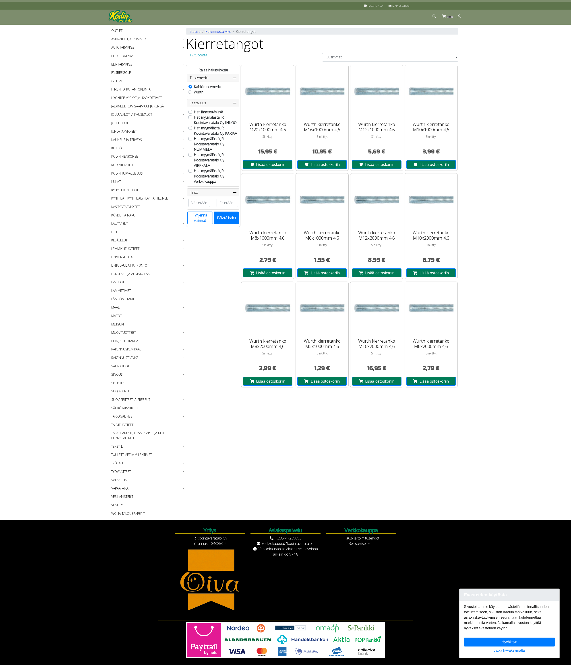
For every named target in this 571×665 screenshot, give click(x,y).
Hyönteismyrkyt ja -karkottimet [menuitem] (136, 98)
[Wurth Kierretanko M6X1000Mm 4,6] (322, 199)
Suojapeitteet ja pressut (130, 399)
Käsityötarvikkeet (125, 207)
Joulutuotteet (123, 123)
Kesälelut (119, 240)
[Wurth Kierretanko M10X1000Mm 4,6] (431, 91)
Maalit (116, 307)
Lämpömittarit (122, 299)
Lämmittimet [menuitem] (121, 290)
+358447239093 (288, 538)
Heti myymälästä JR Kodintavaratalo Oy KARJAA (215, 131)
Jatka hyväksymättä (509, 650)
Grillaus (118, 81)
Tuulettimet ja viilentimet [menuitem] (131, 455)
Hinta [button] (194, 192)
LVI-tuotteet (121, 282)
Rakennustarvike (125, 358)
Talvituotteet (122, 425)
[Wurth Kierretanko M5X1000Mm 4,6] (322, 308)
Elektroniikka (122, 56)
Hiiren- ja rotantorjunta (131, 89)
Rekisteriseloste (361, 543)
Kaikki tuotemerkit (207, 86)
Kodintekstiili (122, 165)
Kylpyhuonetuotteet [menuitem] (128, 190)
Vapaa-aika (119, 488)
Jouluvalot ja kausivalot (131, 114)
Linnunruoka (122, 257)
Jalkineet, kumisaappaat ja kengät (138, 106)
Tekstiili (117, 446)
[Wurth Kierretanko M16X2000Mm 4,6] (376, 308)
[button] (434, 16)
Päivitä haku (226, 217)
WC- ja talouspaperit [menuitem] (128, 513)
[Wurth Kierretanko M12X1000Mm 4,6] (376, 91)
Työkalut (118, 463)
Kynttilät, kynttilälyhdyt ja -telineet (140, 198)
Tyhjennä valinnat (200, 218)
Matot (116, 316)
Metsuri (117, 324)
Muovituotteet (123, 332)
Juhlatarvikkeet (124, 131)
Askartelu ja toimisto (128, 39)
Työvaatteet (121, 471)
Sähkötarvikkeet (124, 408)
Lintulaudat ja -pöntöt (130, 265)
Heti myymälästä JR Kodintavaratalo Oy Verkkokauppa (209, 176)
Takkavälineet (122, 416)
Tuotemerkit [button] (199, 77)
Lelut (115, 232)
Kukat (116, 181)
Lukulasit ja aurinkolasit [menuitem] (131, 274)
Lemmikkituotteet (125, 249)
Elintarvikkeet (122, 64)
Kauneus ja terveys (126, 140)
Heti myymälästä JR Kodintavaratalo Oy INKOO (215, 120)
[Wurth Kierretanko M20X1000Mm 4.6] (267, 91)
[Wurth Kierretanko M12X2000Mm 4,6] (376, 199)
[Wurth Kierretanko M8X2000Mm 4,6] (267, 308)
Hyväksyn (509, 642)
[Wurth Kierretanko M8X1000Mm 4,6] (267, 199)
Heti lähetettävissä (208, 111)
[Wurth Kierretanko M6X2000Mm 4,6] (431, 308)
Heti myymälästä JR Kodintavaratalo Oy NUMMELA (209, 144)
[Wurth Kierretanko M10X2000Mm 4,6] (431, 199)
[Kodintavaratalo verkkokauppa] (121, 16)
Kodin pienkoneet (125, 156)
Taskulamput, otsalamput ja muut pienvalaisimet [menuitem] (139, 435)
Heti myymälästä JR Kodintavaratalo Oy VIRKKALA (209, 160)
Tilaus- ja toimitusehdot (361, 538)
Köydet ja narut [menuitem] (124, 215)
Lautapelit (119, 223)
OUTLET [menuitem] (116, 31)
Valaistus (119, 480)
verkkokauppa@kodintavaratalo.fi (288, 543)
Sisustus (118, 383)
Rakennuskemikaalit (127, 349)
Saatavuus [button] (198, 103)
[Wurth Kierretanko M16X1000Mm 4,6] (322, 91)
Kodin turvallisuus (127, 173)
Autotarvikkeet (123, 47)
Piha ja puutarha (124, 341)
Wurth (198, 92)
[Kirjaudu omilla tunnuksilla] (459, 16)
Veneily (117, 505)
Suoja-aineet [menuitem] (121, 391)
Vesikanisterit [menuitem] (122, 496)
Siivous (117, 374)
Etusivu (195, 31)
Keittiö (116, 148)
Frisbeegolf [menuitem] (121, 72)
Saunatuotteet (123, 366)
